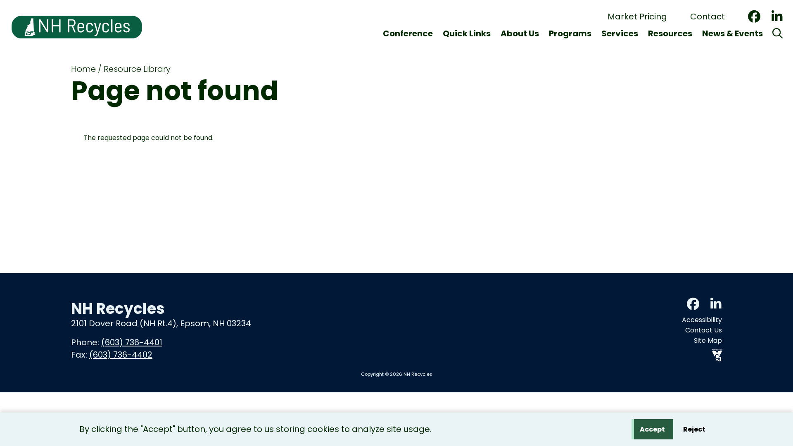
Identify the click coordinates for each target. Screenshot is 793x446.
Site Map (708, 340)
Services (619, 33)
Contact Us (703, 330)
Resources (670, 33)
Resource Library (137, 69)
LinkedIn (777, 16)
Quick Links (467, 33)
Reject (694, 429)
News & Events (732, 33)
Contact (707, 16)
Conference (408, 33)
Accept (652, 429)
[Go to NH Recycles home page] (77, 5)
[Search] (777, 33)
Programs (570, 33)
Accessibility (702, 320)
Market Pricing (637, 16)
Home (83, 69)
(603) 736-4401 (131, 342)
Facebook (754, 16)
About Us (520, 33)
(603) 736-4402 (120, 355)
